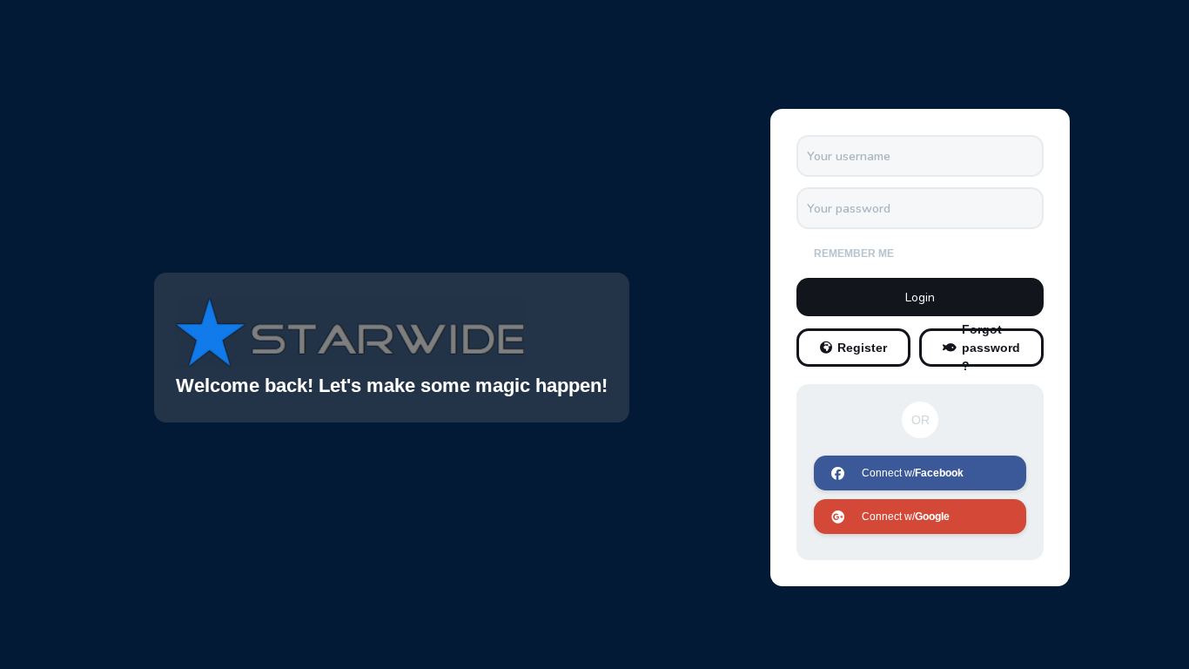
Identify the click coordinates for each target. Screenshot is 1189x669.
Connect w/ (913, 473)
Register (862, 348)
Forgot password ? (991, 347)
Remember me (854, 253)
